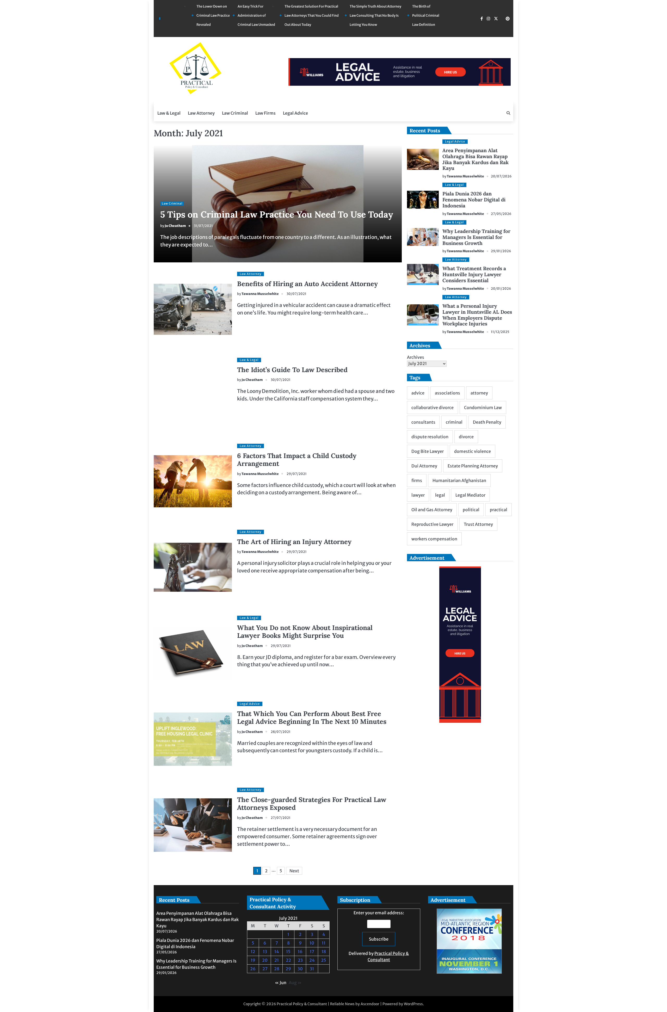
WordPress (413, 1004)
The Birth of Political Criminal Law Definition (425, 15)
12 (253, 951)
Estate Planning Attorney (473, 465)
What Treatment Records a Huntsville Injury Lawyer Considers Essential (474, 274)
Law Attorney (201, 113)
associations (447, 393)
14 (276, 951)
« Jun (280, 982)
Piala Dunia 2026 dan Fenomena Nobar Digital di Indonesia (473, 199)
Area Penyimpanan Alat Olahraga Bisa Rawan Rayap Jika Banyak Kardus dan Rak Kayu (475, 159)
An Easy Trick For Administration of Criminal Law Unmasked (256, 15)
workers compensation (434, 538)
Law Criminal (235, 113)
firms (416, 480)
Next (294, 870)
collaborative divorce (432, 407)
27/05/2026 (501, 214)
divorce (466, 436)
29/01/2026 (501, 251)
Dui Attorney (424, 465)
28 (276, 968)
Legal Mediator (470, 495)
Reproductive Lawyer (432, 524)
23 (300, 960)
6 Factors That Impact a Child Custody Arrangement (296, 460)
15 (288, 951)
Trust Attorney (478, 524)
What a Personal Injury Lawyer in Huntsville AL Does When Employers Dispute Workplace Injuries (477, 315)
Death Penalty (487, 422)
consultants (423, 422)
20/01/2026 (501, 289)
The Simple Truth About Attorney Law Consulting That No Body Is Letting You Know (375, 15)
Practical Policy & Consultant (302, 1004)
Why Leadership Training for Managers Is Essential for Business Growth (476, 237)
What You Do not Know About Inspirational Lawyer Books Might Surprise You (305, 632)
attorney (479, 393)
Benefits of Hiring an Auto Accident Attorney (307, 284)
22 (288, 960)
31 (312, 968)
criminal (454, 422)
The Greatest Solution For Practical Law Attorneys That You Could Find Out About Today (312, 15)
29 (288, 968)
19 (253, 960)
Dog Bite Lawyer (427, 451)
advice (417, 393)
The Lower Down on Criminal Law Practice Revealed (213, 15)
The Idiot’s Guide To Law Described (292, 370)
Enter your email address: (379, 936)
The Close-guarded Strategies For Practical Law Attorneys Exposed (311, 803)
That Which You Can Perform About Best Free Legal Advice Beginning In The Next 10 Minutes (311, 717)
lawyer (418, 495)
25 (323, 960)
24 (312, 960)
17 (312, 951)
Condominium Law (483, 407)
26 (253, 968)
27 (265, 968)
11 (323, 943)
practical (498, 509)
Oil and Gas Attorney (431, 509)
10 (312, 943)
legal (440, 495)
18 (324, 951)
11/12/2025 (500, 332)
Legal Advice (295, 113)
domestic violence (472, 451)
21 (276, 960)
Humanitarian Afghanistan (459, 480)
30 (300, 968)
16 (300, 951)
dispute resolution (429, 436)
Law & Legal (169, 113)
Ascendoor (370, 1004)
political (471, 509)
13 (265, 951)
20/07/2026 (501, 176)
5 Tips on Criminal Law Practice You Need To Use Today (276, 214)
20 (265, 960)
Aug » (295, 982)
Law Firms (265, 113)
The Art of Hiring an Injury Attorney (294, 542)
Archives (415, 357)
